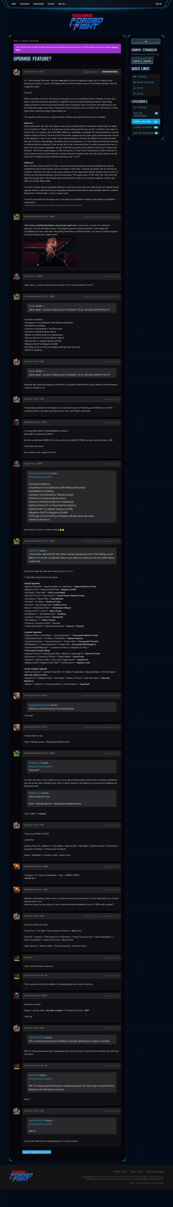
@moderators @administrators (43, 205)
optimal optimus (75, 205)
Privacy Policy (136, 1171)
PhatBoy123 (29, 695)
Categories (24, 3)
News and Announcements (145, 114)
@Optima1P (68, 571)
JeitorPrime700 (31, 975)
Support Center (120, 1171)
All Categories (140, 107)
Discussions (38, 3)
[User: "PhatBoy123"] (18, 696)
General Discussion (109, 72)
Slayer (27, 276)
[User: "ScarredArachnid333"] (18, 217)
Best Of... (62, 3)
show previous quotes (40, 477)
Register (35, 1152)
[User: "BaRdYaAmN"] (18, 867)
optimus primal (62, 205)
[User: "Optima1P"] (18, 72)
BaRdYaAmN (30, 866)
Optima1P (28, 71)
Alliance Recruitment (145, 127)
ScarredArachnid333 (33, 216)
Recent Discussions (145, 82)
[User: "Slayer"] (18, 276)
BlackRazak (29, 422)
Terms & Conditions (155, 1171)
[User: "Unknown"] (18, 958)
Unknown (28, 957)
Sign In (159, 3)
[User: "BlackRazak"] (18, 422)
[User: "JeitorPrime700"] (18, 976)
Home (13, 3)
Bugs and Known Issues (145, 132)
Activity (51, 3)
